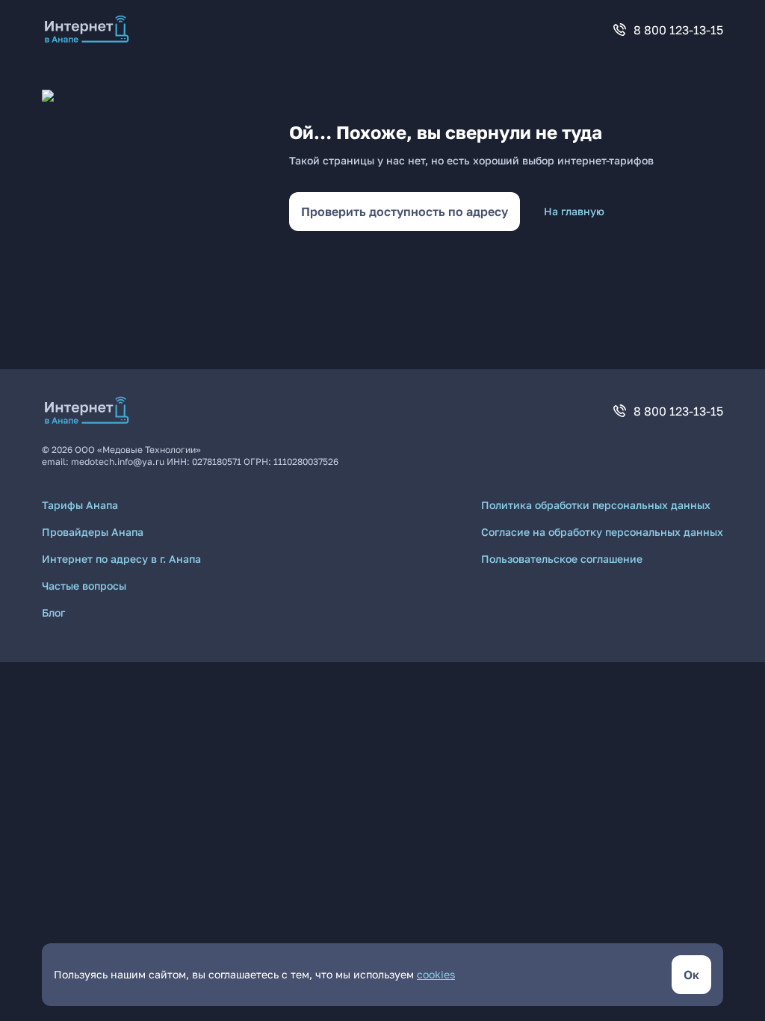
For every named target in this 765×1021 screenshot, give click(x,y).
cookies (436, 974)
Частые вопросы (84, 585)
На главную (574, 211)
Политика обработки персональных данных (595, 505)
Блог (53, 612)
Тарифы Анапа (80, 505)
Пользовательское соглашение (561, 558)
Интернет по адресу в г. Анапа (121, 558)
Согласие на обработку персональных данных (602, 531)
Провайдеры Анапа (92, 531)
